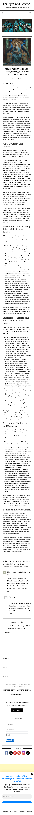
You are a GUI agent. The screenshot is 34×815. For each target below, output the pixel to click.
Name (6, 659)
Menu (30, 13)
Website (6, 676)
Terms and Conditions (25, 811)
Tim (21, 79)
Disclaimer (5, 811)
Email (6, 667)
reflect (13, 194)
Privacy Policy (14, 811)
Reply (9, 591)
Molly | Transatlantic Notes (17, 572)
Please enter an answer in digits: (17, 690)
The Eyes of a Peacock (17, 4)
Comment (7, 632)
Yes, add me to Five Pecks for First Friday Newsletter (17, 704)
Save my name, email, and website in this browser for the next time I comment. (18, 685)
